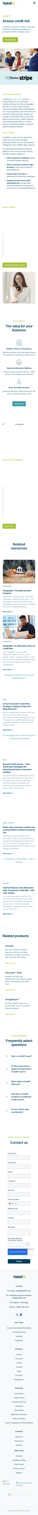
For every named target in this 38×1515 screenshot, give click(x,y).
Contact (19, 1456)
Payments (19, 1340)
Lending (19, 1336)
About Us (19, 1437)
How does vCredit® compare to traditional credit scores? (21, 1097)
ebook (5, 823)
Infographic (7, 586)
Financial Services (19, 1402)
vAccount (19, 1359)
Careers (19, 1445)
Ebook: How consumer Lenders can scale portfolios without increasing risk (19, 830)
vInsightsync (19, 1379)
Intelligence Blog (19, 1460)
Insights (11, 823)
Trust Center (19, 1464)
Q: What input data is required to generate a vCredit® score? (21, 1069)
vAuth (19, 1371)
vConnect (19, 1375)
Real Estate (19, 1410)
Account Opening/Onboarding (19, 1328)
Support (19, 1473)
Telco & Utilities (19, 1419)
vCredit (19, 1367)
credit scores (17, 99)
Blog (4, 699)
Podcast (6, 883)
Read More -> (8, 612)
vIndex (19, 1354)
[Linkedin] (21, 1314)
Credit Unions (19, 1398)
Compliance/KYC (19, 1332)
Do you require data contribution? (20, 1110)
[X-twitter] (17, 1314)
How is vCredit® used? (21, 1056)
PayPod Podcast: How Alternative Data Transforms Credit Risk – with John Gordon (18, 890)
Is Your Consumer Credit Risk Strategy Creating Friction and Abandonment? (17, 706)
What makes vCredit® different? (21, 1082)
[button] (19, 1056)
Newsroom (19, 1441)
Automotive (19, 1393)
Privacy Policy (19, 1468)
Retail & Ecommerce (19, 1414)
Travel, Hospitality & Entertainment (19, 1423)
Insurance (19, 1406)
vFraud (19, 1363)
